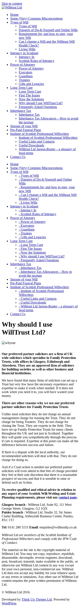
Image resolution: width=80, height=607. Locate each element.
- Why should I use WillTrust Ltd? (42, 256)
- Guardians (27, 229)
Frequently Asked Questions (38, 107)
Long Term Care (30, 91)
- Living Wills (28, 202)
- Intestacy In (27, 210)
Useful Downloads (31, 145)
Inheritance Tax (29, 114)
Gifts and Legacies (31, 84)
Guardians (26, 76)
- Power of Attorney (32, 222)
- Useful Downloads (32, 302)
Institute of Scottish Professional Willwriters (48, 137)
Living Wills (27, 49)
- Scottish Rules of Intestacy (37, 214)
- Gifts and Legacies (32, 237)
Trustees (24, 80)
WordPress (9, 603)
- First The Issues (30, 248)
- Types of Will (29, 175)
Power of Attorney (31, 68)
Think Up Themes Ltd (37, 599)
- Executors (26, 225)
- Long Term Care (31, 245)
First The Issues (29, 95)
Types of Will (28, 26)
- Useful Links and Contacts (38, 298)
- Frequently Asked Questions (39, 260)
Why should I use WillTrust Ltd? (41, 103)
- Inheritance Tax (30, 268)
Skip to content (12, 3)
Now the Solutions (31, 99)
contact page (68, 497)
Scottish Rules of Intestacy (36, 61)
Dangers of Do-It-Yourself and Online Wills (48, 30)
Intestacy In (26, 57)
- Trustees (25, 233)
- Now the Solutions (32, 252)
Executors (25, 72)
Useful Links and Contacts (37, 141)
